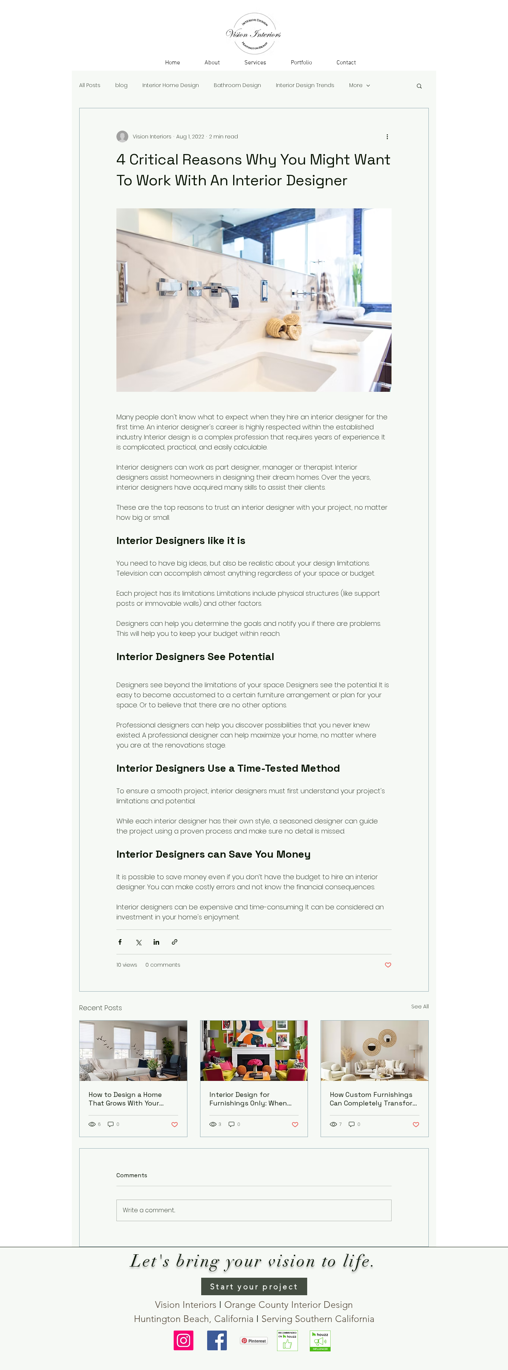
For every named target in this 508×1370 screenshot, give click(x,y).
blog (121, 85)
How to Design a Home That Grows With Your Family (125, 1098)
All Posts (89, 85)
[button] (255, 63)
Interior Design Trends (305, 85)
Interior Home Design (170, 85)
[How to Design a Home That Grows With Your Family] (133, 1051)
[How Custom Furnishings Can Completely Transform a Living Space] (374, 1051)
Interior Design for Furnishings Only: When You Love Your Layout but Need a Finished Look (252, 1098)
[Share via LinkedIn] (156, 941)
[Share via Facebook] (119, 941)
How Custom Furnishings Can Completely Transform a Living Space (374, 1098)
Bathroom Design (237, 85)
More (356, 85)
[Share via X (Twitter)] (138, 941)
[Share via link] (174, 941)
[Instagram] (183, 1340)
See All (420, 1006)
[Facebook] (217, 1340)
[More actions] (387, 136)
